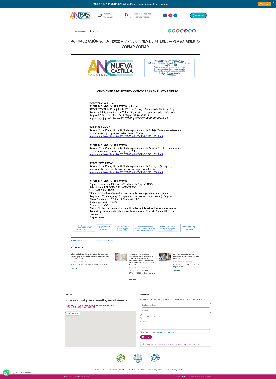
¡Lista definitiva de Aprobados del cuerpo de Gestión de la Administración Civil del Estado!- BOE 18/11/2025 (91, 256)
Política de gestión (155, 370)
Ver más (264, 4)
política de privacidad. (165, 332)
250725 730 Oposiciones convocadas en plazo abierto (92, 241)
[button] (169, 31)
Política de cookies (136, 370)
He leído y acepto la (158, 332)
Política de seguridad (173, 370)
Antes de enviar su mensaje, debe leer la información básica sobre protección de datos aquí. (173, 344)
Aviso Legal (99, 370)
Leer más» (74, 268)
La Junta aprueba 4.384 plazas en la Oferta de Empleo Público (186, 256)
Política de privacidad (117, 370)
